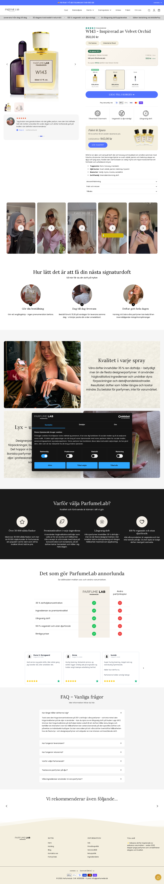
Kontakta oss (53, 853)
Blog (49, 850)
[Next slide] (75, 64)
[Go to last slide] (7, 64)
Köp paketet (98, 145)
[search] (149, 10)
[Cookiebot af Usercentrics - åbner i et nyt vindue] (120, 417)
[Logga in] (154, 10)
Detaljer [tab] (82, 424)
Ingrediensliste (93, 857)
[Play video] (21, 228)
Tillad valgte (82, 465)
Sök (89, 843)
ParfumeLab (67, 878)
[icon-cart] (158, 10)
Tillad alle (114, 465)
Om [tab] (115, 424)
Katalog (51, 846)
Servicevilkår (92, 850)
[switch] (69, 456)
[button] (122, 94)
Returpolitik (92, 853)
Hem (50, 843)
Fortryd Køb (52, 857)
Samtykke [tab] (48, 425)
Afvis (50, 465)
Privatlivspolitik (93, 846)
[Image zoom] (41, 64)
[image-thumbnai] (8, 107)
